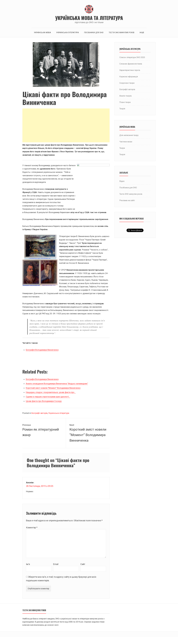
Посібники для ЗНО (93, 32)
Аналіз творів (125, 96)
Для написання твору (129, 135)
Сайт (82, 564)
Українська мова (42, 32)
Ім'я (28, 564)
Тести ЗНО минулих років (121, 32)
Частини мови (125, 142)
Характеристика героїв (129, 70)
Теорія (122, 108)
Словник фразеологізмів (130, 64)
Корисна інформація (128, 76)
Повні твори (125, 102)
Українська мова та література (89, 17)
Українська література (67, 32)
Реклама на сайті (127, 200)
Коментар (31, 527)
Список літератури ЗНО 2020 (132, 57)
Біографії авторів (39, 413)
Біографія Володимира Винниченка (42, 350)
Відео (121, 181)
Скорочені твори (126, 83)
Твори (122, 148)
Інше (142, 32)
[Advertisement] (66, 125)
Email (55, 564)
